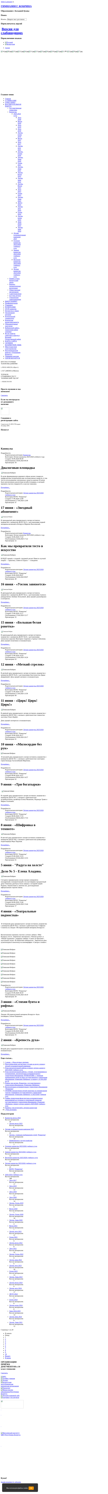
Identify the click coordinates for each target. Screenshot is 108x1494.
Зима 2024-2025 (20, 223)
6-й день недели (15, 296)
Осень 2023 (20, 194)
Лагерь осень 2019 (20, 134)
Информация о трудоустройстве (20, 1140)
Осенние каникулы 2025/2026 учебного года (17, 244)
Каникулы (13, 112)
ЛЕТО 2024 (20, 204)
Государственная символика (15, 109)
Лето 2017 (19, 143)
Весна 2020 (20, 122)
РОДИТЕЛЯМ (10, 307)
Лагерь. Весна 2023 (20, 186)
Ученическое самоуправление (15, 298)
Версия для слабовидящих (12, 31)
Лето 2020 (19, 118)
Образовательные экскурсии (11, 325)
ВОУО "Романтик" (16, 1169)
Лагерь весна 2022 (20, 174)
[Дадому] (4, 1380)
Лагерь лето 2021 (20, 148)
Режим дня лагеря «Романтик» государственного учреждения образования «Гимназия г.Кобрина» (22, 1084)
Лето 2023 (19, 190)
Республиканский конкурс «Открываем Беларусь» (12, 352)
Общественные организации (14, 291)
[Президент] (5, 1388)
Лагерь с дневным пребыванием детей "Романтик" (27, 1135)
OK (31, 1488)
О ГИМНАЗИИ (10, 100)
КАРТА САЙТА (11, 341)
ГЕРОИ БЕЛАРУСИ (12, 358)
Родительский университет (10, 317)
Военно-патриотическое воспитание (15, 286)
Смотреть (4, 395)
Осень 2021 (20, 164)
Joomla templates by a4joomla (11, 1482)
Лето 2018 (19, 130)
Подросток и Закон (12, 311)
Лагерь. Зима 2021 (20, 169)
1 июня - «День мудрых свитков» (17, 1062)
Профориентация (11, 303)
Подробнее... (5, 487)
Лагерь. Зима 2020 (20, 159)
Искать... (4, 19)
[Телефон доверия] (8, 1378)
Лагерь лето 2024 (20, 208)
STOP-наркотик (10, 309)
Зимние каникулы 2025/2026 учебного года (17, 254)
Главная (8, 99)
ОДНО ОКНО (10, 102)
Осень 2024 (20, 213)
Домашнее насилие (12, 356)
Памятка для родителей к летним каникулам (21, 1108)
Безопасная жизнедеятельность (12, 321)
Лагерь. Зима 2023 (20, 199)
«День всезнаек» (11, 1110)
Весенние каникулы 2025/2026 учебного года (17, 263)
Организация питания (10, 313)
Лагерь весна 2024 (15, 1283)
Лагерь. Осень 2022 (16, 1254)
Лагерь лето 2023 (15, 1265)
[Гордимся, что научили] (10, 1397)
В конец (8, 1358)
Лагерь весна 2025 (15, 1123)
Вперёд (7, 1356)
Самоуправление (15, 294)
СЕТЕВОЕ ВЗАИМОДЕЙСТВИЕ (13, 344)
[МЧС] (3, 1377)
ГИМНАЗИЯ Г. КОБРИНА (16, 6)
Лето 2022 (13, 1248)
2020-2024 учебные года (13, 1175)
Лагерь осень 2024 (20, 218)
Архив (7, 48)
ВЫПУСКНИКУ (11, 301)
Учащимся (9, 305)
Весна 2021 (20, 139)
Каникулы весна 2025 (13, 1118)
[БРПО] (11, 1386)
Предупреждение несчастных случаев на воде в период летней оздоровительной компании (25, 1065)
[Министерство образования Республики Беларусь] (11, 1394)
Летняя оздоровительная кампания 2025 (20, 236)
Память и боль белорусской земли (14, 280)
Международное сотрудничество (11, 348)
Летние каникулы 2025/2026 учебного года (17, 273)
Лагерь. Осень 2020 (20, 153)
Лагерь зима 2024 (20, 229)
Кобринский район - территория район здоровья (12, 330)
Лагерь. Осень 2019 (16, 1203)
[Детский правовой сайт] (10, 1395)
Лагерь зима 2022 (20, 180)
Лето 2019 (19, 126)
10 (6, 1354)
